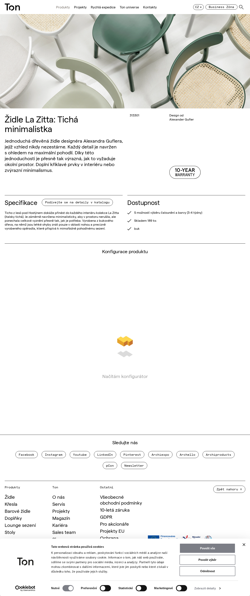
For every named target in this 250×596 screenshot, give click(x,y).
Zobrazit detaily (205, 588)
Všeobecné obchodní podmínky (121, 500)
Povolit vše (207, 548)
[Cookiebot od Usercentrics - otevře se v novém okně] (25, 588)
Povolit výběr (207, 559)
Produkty (63, 7)
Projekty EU (112, 531)
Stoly (10, 532)
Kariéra (60, 525)
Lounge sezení (20, 525)
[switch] (105, 588)
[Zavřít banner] (244, 544)
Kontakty (150, 7)
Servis (58, 504)
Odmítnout (207, 571)
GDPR (106, 517)
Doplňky (13, 518)
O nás (58, 497)
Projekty (80, 7)
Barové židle (17, 511)
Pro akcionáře (114, 524)
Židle (10, 497)
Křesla (11, 504)
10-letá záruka (115, 510)
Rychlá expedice (103, 7)
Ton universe (129, 7)
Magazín (61, 518)
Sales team (64, 532)
